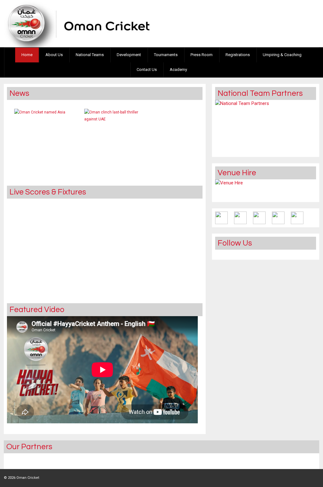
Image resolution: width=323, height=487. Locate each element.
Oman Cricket (27, 478)
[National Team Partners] (242, 127)
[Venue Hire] (229, 189)
